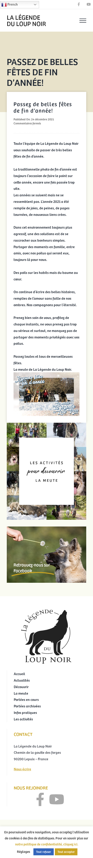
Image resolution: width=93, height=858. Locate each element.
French (12, 4)
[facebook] (40, 799)
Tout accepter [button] (66, 852)
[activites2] (46, 424)
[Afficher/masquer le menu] (83, 21)
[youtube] (56, 799)
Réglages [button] (23, 851)
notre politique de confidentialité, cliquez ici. (46, 844)
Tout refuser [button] (43, 852)
